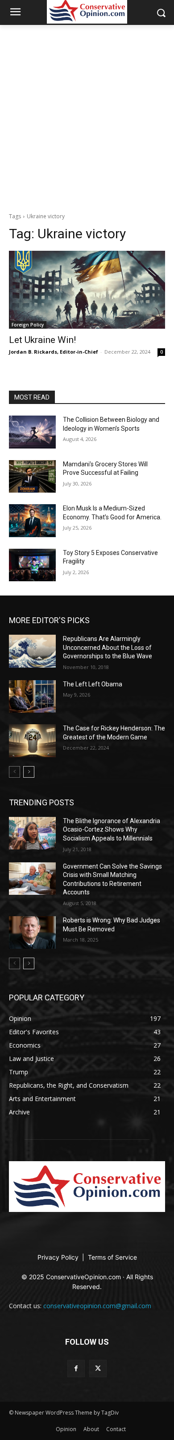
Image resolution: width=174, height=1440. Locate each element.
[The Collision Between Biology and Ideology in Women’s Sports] (32, 432)
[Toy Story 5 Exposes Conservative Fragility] (32, 565)
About (91, 1429)
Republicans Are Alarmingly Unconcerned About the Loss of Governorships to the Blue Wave (107, 647)
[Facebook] (76, 1368)
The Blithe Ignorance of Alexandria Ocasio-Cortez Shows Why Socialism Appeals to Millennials (111, 829)
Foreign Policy (28, 325)
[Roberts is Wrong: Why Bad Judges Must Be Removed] (32, 932)
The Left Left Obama (92, 684)
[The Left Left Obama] (32, 696)
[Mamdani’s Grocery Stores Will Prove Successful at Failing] (32, 476)
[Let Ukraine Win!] (87, 290)
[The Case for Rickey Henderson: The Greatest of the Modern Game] (32, 740)
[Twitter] (98, 1368)
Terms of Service (112, 1257)
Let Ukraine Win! (42, 340)
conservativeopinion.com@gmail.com (97, 1305)
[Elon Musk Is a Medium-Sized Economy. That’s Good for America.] (32, 520)
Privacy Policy (58, 1257)
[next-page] (28, 772)
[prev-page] (14, 772)
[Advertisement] (87, 116)
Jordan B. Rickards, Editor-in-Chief (53, 351)
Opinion (66, 1429)
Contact (116, 1429)
